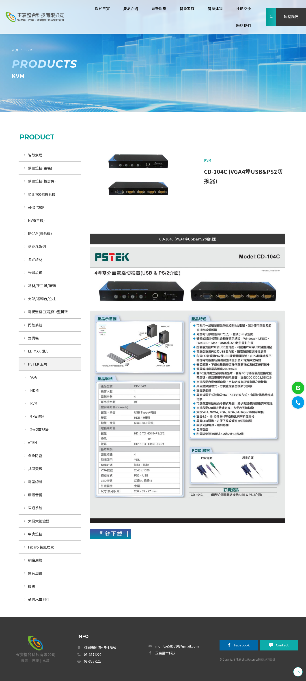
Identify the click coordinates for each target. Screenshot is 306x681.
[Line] (298, 388)
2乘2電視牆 (39, 429)
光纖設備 (35, 272)
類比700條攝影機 (42, 194)
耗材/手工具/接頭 (42, 285)
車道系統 (35, 507)
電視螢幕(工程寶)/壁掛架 (48, 311)
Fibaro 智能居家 (41, 547)
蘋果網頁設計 (267, 659)
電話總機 (35, 481)
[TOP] (298, 672)
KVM (29, 50)
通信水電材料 (39, 599)
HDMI (34, 390)
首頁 (15, 50)
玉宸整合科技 (165, 652)
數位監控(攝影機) (42, 181)
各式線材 (35, 259)
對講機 (33, 338)
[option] (139, 177)
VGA (33, 377)
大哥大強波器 (39, 521)
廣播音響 (35, 494)
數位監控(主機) (40, 168)
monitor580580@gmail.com (177, 646)
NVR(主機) (36, 220)
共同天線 (35, 468)
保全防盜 (35, 455)
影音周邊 (35, 573)
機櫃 (31, 586)
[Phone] (298, 402)
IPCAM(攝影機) (40, 233)
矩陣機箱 (37, 416)
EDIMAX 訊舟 (38, 351)
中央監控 (35, 534)
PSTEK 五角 (37, 364)
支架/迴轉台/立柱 (42, 298)
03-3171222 (92, 654)
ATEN (32, 442)
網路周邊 (35, 560)
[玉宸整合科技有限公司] (34, 16)
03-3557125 (92, 661)
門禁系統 (35, 325)
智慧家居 (35, 155)
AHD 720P (36, 207)
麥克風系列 (37, 246)
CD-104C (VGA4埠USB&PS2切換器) (187, 239)
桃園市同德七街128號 (100, 647)
